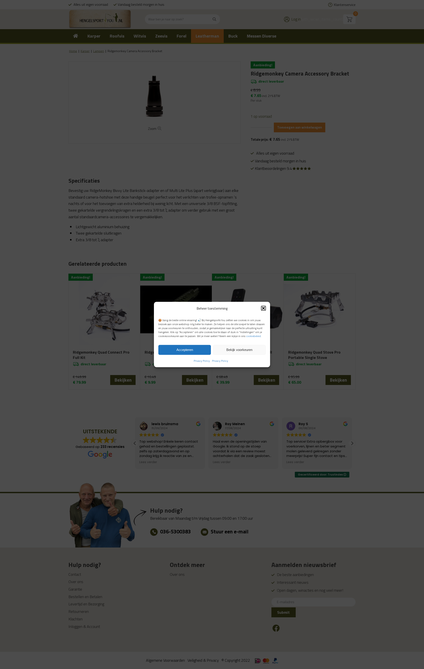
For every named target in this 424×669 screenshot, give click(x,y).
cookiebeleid (253, 336)
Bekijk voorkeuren (239, 350)
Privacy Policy (202, 360)
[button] (263, 308)
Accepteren (184, 350)
